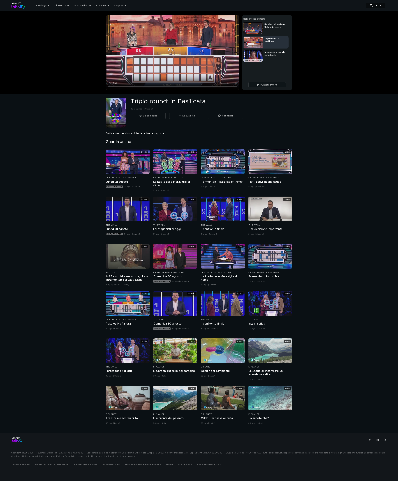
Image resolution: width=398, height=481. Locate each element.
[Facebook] (369, 439)
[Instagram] (377, 439)
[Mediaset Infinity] (18, 5)
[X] (385, 439)
